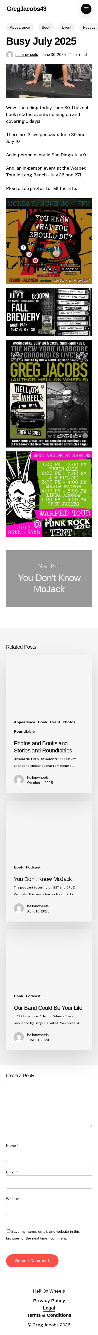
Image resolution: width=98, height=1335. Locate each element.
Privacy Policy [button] (49, 1300)
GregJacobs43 (26, 9)
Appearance (20, 27)
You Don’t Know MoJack (49, 579)
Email (12, 1172)
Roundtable (24, 731)
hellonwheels (26, 55)
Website (12, 1199)
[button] (86, 8)
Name (12, 1146)
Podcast (33, 867)
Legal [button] (49, 1308)
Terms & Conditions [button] (49, 1315)
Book (46, 27)
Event (66, 27)
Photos (69, 722)
